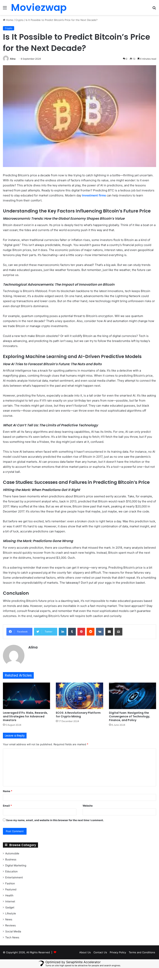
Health (9, 895)
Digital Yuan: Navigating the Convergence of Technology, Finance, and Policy (129, 716)
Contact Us (100, 952)
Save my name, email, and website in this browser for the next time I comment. (55, 820)
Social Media (13, 931)
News (8, 919)
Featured (10, 889)
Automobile (12, 853)
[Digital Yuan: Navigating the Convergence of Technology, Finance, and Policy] (132, 696)
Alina (13, 58)
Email (7, 805)
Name (7, 791)
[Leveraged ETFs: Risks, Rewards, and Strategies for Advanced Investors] (26, 696)
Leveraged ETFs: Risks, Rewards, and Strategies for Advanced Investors (25, 716)
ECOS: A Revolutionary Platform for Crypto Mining (78, 714)
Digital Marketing (15, 865)
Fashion (10, 883)
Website (88, 805)
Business (10, 859)
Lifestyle (10, 913)
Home (9, 19)
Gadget (9, 907)
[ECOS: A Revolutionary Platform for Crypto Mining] (79, 696)
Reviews (10, 925)
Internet (10, 901)
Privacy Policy (118, 952)
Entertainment (14, 877)
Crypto (19, 19)
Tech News (12, 937)
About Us (85, 952)
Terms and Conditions (142, 952)
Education (11, 871)
